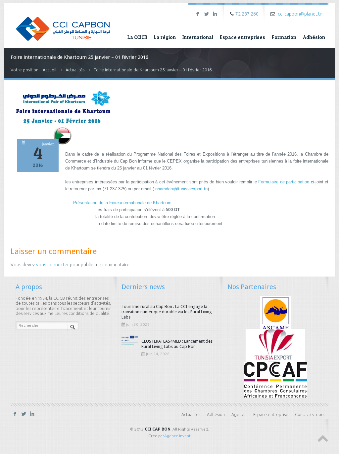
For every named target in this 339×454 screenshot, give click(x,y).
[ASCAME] (275, 313)
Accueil (49, 69)
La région (165, 37)
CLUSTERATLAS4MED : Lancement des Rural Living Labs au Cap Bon (177, 344)
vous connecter (52, 264)
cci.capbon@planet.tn (300, 14)
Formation (284, 37)
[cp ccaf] (275, 379)
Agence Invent (177, 436)
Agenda (239, 414)
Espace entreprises (242, 37)
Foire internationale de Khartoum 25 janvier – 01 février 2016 (153, 69)
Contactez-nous (310, 414)
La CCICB (137, 37)
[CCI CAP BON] (63, 24)
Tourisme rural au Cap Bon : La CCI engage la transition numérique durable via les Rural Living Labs (166, 312)
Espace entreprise (270, 414)
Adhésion (314, 37)
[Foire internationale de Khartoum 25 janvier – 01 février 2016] (63, 144)
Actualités (75, 69)
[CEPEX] (276, 346)
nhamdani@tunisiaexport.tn (181, 188)
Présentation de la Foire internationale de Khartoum (122, 202)
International (197, 37)
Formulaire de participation (283, 181)
